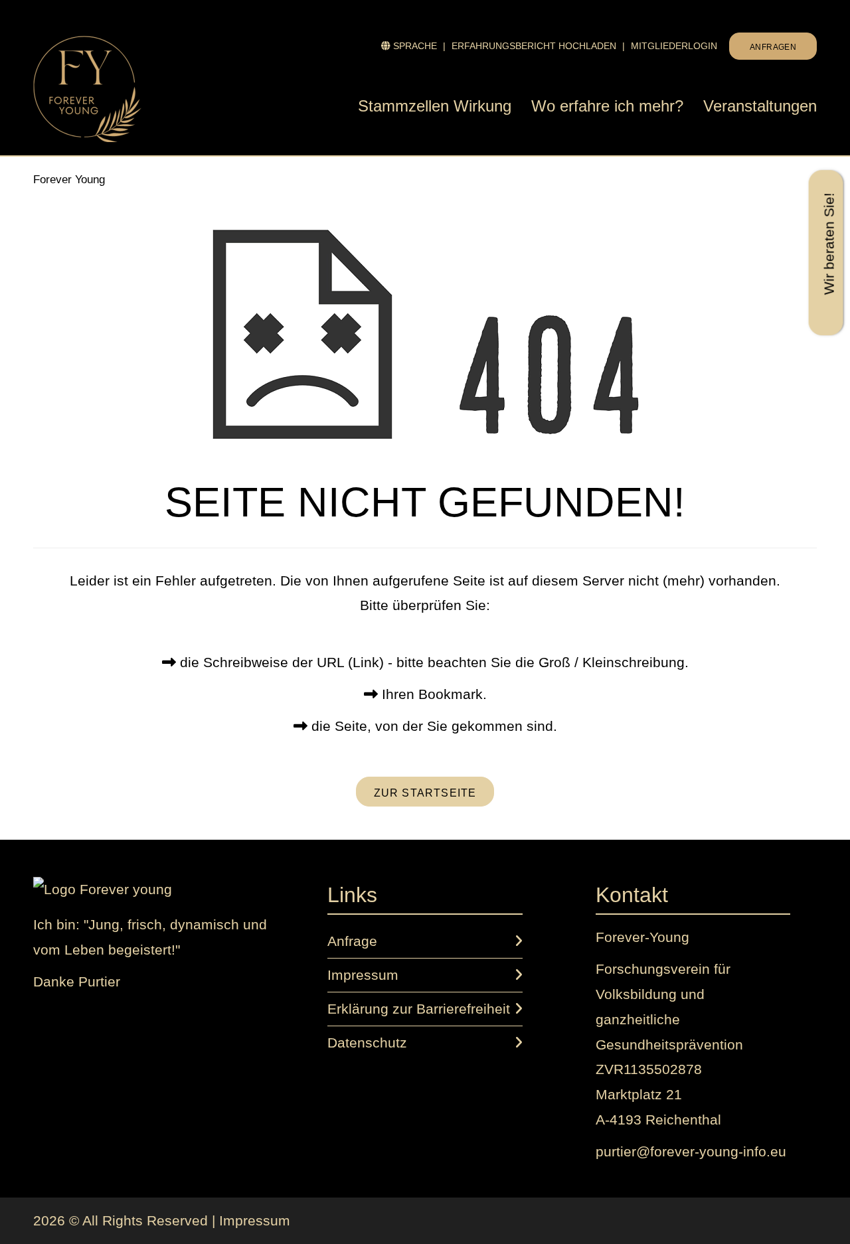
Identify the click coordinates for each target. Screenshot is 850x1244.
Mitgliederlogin (674, 46)
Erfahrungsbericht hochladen (534, 46)
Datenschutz (367, 1042)
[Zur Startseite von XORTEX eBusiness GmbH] (102, 888)
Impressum (362, 974)
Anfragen (773, 47)
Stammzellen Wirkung (434, 106)
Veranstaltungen (760, 106)
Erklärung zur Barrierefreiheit (418, 1008)
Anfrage (352, 941)
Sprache (409, 46)
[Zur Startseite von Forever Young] (119, 89)
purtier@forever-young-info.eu (691, 1151)
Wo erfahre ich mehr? (607, 106)
